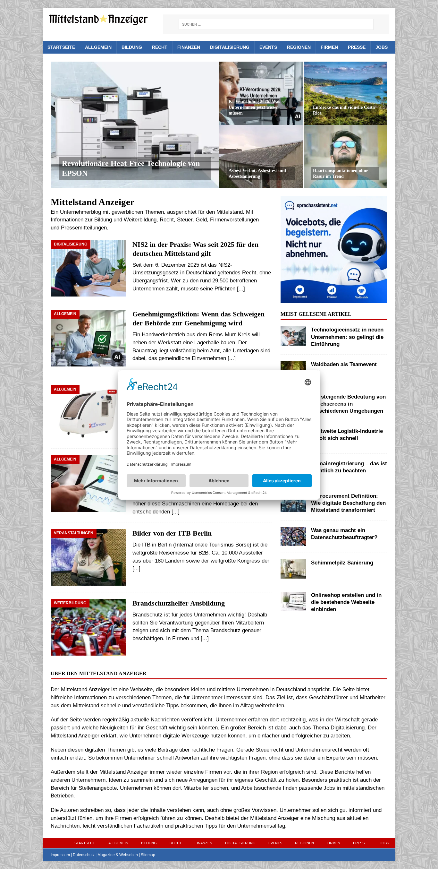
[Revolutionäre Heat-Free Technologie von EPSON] (135, 125)
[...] (241, 289)
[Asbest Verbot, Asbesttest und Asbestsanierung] (261, 156)
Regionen (299, 47)
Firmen (329, 47)
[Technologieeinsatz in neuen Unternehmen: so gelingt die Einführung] (293, 336)
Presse (357, 47)
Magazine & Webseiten (117, 855)
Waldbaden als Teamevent (344, 364)
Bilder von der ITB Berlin (172, 533)
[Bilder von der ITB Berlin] (88, 557)
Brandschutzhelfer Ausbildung (178, 603)
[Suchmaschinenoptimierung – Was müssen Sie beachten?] (88, 483)
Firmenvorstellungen (234, 220)
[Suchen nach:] (276, 24)
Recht (159, 47)
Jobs (381, 47)
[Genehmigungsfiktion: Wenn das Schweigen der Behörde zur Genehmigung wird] (88, 340)
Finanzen (188, 47)
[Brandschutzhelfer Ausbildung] (88, 627)
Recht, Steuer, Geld (183, 220)
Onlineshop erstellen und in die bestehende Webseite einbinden (346, 602)
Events (268, 47)
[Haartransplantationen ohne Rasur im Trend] (345, 156)
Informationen (67, 220)
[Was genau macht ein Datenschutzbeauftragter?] (293, 536)
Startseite (61, 47)
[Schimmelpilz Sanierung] (293, 569)
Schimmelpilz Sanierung (342, 563)
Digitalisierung (229, 47)
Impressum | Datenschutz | (74, 855)
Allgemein (98, 47)
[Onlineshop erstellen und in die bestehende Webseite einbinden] (293, 601)
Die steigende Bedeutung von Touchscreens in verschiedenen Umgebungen (348, 404)
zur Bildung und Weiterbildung (120, 220)
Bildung (132, 47)
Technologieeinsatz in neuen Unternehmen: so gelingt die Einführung (347, 337)
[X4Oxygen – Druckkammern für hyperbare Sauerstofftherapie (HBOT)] (88, 413)
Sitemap (148, 855)
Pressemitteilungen (84, 228)
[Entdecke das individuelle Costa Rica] (345, 93)
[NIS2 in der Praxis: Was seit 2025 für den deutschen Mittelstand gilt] (88, 268)
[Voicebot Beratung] (334, 299)
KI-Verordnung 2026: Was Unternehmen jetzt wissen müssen (254, 107)
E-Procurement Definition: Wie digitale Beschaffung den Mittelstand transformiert (348, 503)
